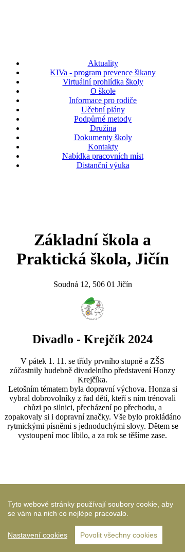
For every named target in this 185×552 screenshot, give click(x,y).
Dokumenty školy (103, 137)
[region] (92, 518)
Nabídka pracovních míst (102, 156)
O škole (103, 91)
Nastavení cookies (37, 535)
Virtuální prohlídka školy (103, 81)
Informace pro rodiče (103, 100)
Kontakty (103, 146)
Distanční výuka (103, 165)
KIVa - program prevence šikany (103, 72)
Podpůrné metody (103, 118)
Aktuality (103, 63)
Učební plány (103, 109)
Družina (103, 128)
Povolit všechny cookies (118, 535)
